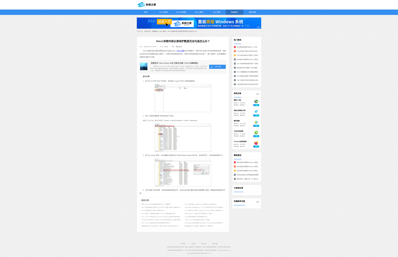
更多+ (258, 94)
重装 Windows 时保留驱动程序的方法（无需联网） (156, 204)
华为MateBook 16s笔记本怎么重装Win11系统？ (199, 213)
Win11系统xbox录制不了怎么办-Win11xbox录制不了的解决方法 (204, 210)
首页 (145, 12)
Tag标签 (193, 243)
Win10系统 (163, 12)
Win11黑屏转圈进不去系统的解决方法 (196, 216)
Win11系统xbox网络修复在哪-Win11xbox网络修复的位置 (158, 213)
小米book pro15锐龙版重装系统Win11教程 (197, 220)
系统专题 (252, 12)
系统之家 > (148, 31)
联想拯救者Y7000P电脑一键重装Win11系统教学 (199, 226)
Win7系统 (216, 12)
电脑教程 (234, 12)
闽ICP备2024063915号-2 (204, 253)
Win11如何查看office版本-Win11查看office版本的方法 (201, 204)
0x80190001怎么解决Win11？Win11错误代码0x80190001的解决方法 (205, 207)
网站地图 (214, 243)
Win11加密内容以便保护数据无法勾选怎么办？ (183, 31)
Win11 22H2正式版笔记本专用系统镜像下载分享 (155, 223)
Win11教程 (162, 31)
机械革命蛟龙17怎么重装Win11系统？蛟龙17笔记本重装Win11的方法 (162, 226)
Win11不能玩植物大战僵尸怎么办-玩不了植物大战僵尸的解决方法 (161, 207)
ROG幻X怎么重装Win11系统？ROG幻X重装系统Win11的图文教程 (161, 220)
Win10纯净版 (181, 12)
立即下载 (218, 67)
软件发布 (183, 243)
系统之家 (179, 46)
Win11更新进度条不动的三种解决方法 (152, 210)
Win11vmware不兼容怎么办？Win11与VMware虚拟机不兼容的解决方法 (162, 216)
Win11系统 (199, 12)
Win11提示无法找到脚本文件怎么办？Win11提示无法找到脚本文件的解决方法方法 (209, 223)
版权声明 (204, 243)
